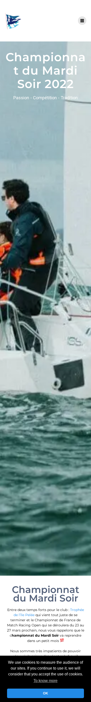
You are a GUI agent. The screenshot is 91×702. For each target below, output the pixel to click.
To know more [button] (45, 681)
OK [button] (45, 693)
